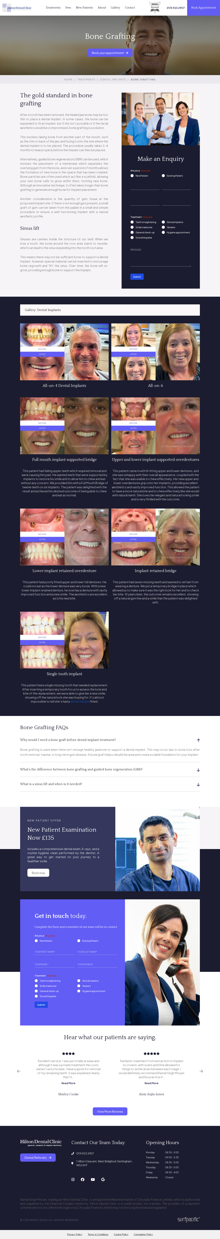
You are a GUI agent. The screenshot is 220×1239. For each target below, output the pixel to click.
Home (68, 79)
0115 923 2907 (85, 1153)
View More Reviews (110, 1111)
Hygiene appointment (178, 232)
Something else (144, 237)
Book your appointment (108, 52)
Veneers (171, 227)
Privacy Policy (74, 1234)
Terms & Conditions (98, 1234)
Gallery (115, 7)
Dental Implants (113, 79)
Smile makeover (144, 227)
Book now (38, 873)
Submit (137, 276)
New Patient (142, 175)
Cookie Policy (121, 1234)
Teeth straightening (146, 222)
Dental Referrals (35, 1157)
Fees (68, 7)
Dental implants (175, 222)
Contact (130, 7)
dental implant (79, 701)
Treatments (53, 7)
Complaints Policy (143, 1234)
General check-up (145, 232)
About (102, 7)
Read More (68, 1083)
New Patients (84, 7)
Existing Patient (175, 175)
